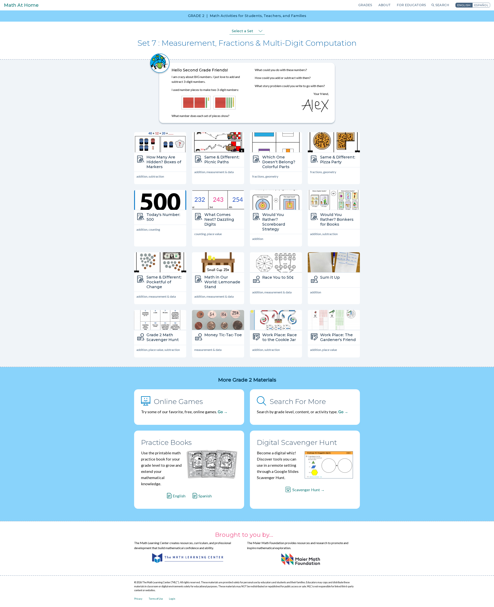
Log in (172, 598)
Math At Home (21, 5)
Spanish (205, 496)
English (464, 5)
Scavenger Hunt (306, 489)
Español (481, 5)
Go (220, 411)
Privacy (138, 598)
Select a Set (242, 31)
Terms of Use (156, 598)
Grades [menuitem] (365, 5)
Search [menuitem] (442, 5)
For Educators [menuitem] (411, 5)
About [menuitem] (384, 5)
